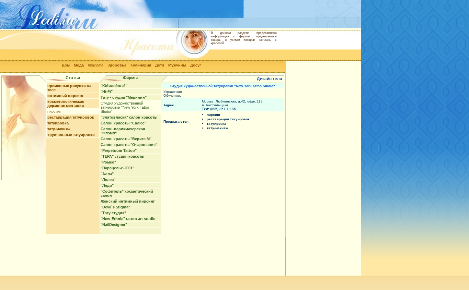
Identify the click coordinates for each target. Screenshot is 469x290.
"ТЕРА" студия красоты (122, 156)
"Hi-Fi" (107, 91)
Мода (79, 65)
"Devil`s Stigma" (115, 207)
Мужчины (177, 65)
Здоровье (116, 65)
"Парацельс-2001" (117, 168)
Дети (159, 65)
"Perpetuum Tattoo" (119, 150)
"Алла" (107, 174)
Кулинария (140, 65)
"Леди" (107, 185)
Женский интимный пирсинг (128, 201)
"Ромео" (108, 162)
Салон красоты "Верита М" (126, 139)
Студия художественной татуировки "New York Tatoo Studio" (125, 107)
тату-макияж (58, 129)
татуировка (58, 123)
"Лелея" (108, 180)
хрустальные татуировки (71, 135)
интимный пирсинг (65, 96)
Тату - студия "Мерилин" (124, 97)
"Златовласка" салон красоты (129, 117)
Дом (66, 65)
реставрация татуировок (70, 117)
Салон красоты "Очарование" (129, 145)
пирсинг (54, 111)
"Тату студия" (113, 213)
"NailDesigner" (114, 224)
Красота (95, 65)
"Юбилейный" (114, 86)
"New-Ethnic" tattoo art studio (128, 219)
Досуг (195, 65)
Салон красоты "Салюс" (123, 123)
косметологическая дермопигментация (65, 103)
